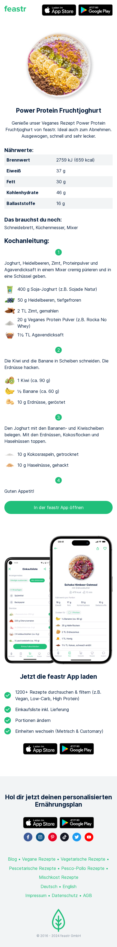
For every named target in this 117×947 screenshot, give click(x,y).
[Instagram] (40, 837)
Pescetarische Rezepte (32, 868)
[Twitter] (76, 837)
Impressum (36, 895)
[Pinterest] (52, 837)
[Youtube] (89, 837)
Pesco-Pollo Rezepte (82, 868)
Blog (12, 859)
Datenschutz (65, 895)
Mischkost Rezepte (58, 877)
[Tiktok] (64, 837)
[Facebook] (28, 837)
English (69, 886)
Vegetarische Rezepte (83, 859)
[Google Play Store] (95, 10)
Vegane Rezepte (39, 859)
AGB (87, 895)
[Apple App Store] (59, 10)
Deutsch (49, 886)
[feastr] (15, 10)
